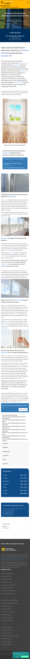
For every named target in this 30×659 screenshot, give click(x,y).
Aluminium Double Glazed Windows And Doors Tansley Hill (14, 430)
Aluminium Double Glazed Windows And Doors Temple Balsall (14, 436)
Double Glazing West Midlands (9, 415)
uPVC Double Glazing (7, 633)
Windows (5, 447)
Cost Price (5, 455)
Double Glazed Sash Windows (8, 585)
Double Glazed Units (6, 582)
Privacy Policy (8, 654)
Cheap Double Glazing (7, 606)
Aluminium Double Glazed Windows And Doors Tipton (14, 420)
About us (5, 443)
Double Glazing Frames (7, 620)
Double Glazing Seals (7, 627)
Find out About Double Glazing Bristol (15, 145)
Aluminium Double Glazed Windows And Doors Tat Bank (14, 433)
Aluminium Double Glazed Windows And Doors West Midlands (14, 417)
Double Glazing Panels (7, 614)
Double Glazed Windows (7, 573)
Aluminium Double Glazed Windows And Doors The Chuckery (15, 439)
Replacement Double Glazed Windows (10, 603)
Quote (4, 459)
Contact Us (22, 409)
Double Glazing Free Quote (8, 593)
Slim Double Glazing (6, 641)
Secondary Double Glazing (8, 587)
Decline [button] (17, 656)
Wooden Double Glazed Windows (9, 590)
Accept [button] (25, 656)
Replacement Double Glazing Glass (10, 635)
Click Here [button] (21, 654)
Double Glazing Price (6, 644)
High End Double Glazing (7, 617)
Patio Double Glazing (6, 609)
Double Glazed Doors (7, 576)
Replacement (6, 451)
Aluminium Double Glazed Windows (10, 600)
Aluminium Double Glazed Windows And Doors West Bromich (14, 427)
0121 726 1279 (6, 5)
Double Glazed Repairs (7, 579)
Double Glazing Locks (7, 630)
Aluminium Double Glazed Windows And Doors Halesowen (14, 423)
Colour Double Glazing (7, 638)
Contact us (6, 463)
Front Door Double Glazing (8, 611)
